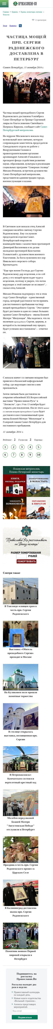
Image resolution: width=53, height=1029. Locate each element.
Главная (6, 12)
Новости (6, 14)
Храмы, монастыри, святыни (31, 12)
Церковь (15, 12)
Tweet (5, 25)
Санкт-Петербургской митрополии (25, 128)
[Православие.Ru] (25, 3)
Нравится (12, 25)
